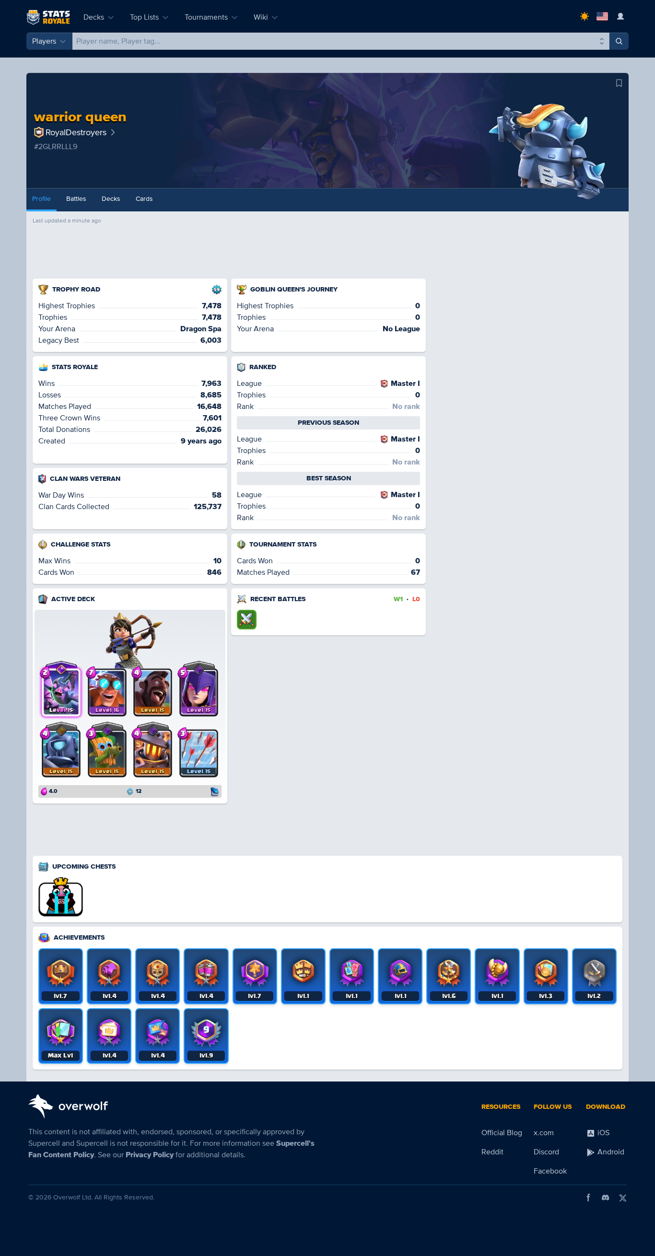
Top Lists (144, 17)
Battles (76, 199)
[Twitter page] (623, 1197)
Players (44, 41)
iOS (602, 1133)
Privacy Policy (150, 1155)
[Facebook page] (588, 1197)
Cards (144, 199)
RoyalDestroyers (76, 132)
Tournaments (206, 17)
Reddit (492, 1152)
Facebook (550, 1171)
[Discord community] (605, 1197)
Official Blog (501, 1133)
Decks (93, 17)
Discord (546, 1152)
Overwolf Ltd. (73, 1197)
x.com (544, 1133)
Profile (41, 199)
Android (610, 1152)
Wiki (261, 17)
